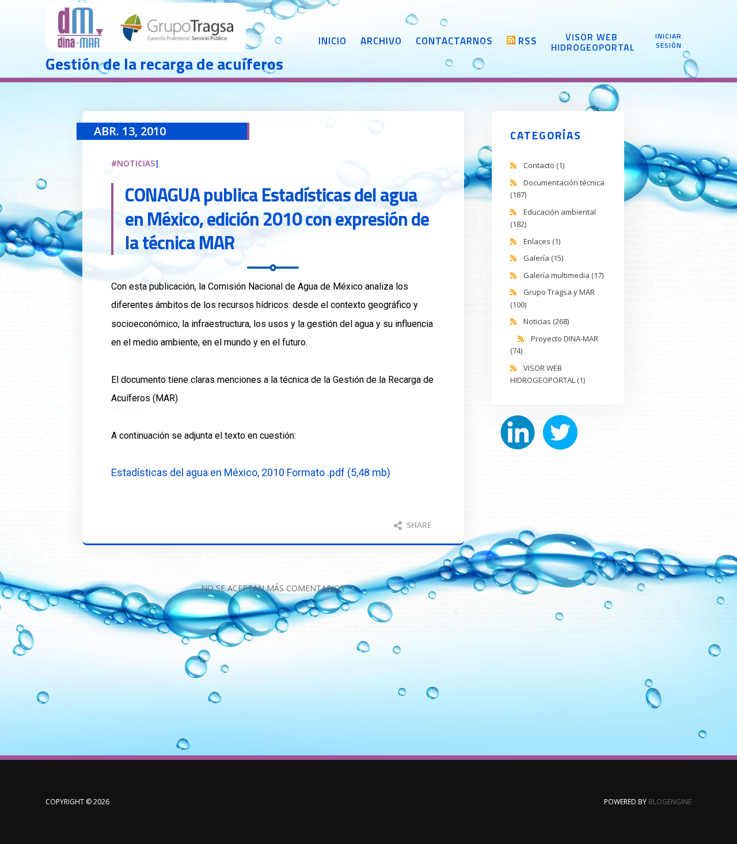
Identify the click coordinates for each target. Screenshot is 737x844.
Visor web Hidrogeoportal (591, 42)
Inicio (332, 40)
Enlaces (541, 241)
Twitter (560, 432)
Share (418, 524)
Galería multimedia (563, 275)
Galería (543, 258)
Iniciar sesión (668, 41)
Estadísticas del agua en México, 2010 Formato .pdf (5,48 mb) (250, 472)
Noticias (136, 163)
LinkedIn (517, 432)
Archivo (381, 40)
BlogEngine (670, 802)
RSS (527, 40)
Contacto (543, 165)
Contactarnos (454, 40)
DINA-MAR (146, 29)
